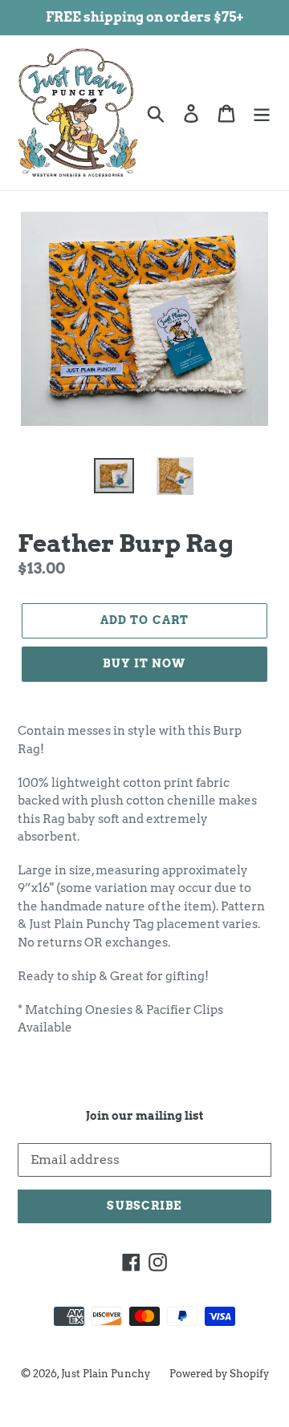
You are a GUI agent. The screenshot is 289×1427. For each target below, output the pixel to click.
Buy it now (144, 663)
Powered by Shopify (219, 1374)
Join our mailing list (144, 1115)
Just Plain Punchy (105, 1374)
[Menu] (261, 112)
